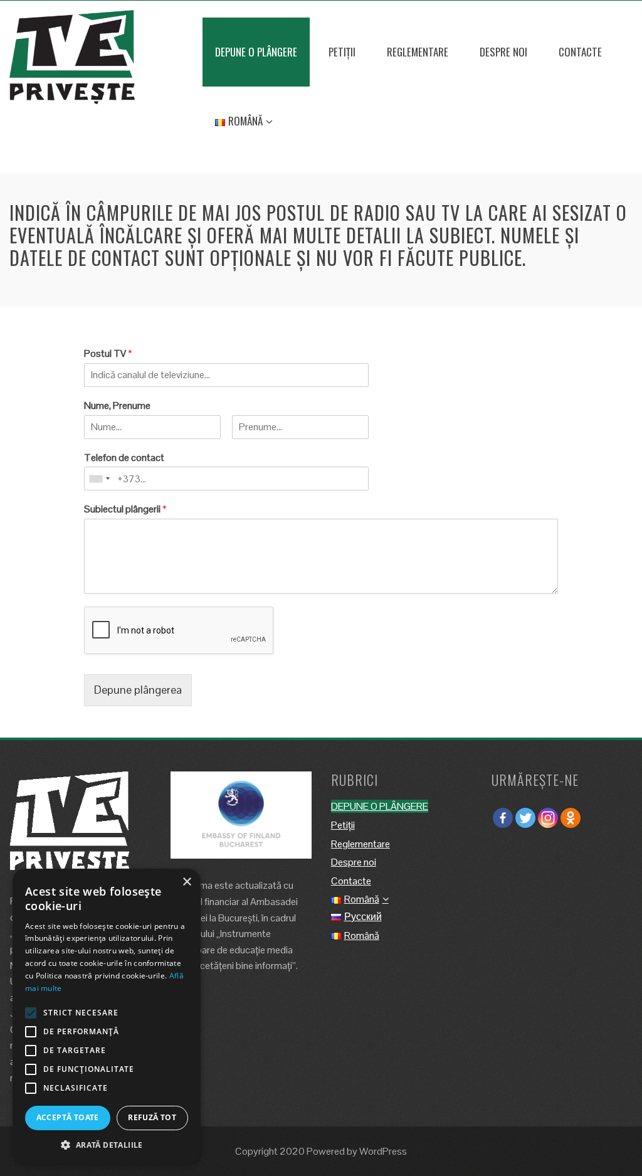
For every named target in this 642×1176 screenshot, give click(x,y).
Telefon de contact (124, 458)
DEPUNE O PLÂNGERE (256, 52)
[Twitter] (525, 818)
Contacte (580, 52)
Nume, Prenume (117, 406)
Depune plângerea (138, 689)
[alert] (107, 1016)
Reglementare (417, 52)
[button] (106, 1144)
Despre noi (503, 52)
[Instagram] (548, 818)
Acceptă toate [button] (67, 1117)
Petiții (342, 52)
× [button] (186, 882)
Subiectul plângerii (125, 509)
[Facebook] (503, 818)
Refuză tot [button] (152, 1117)
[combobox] (99, 478)
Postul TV (108, 353)
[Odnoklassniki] (570, 818)
